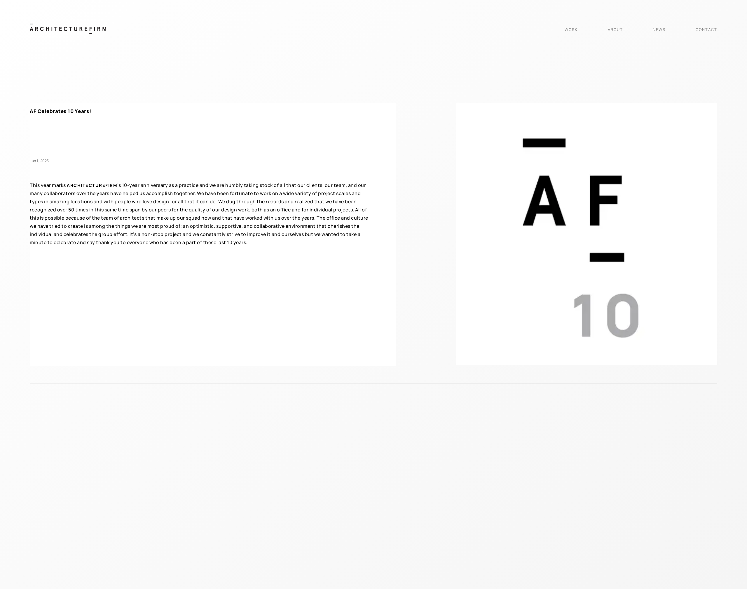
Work (571, 29)
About (615, 29)
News (659, 29)
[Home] (68, 32)
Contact (706, 29)
